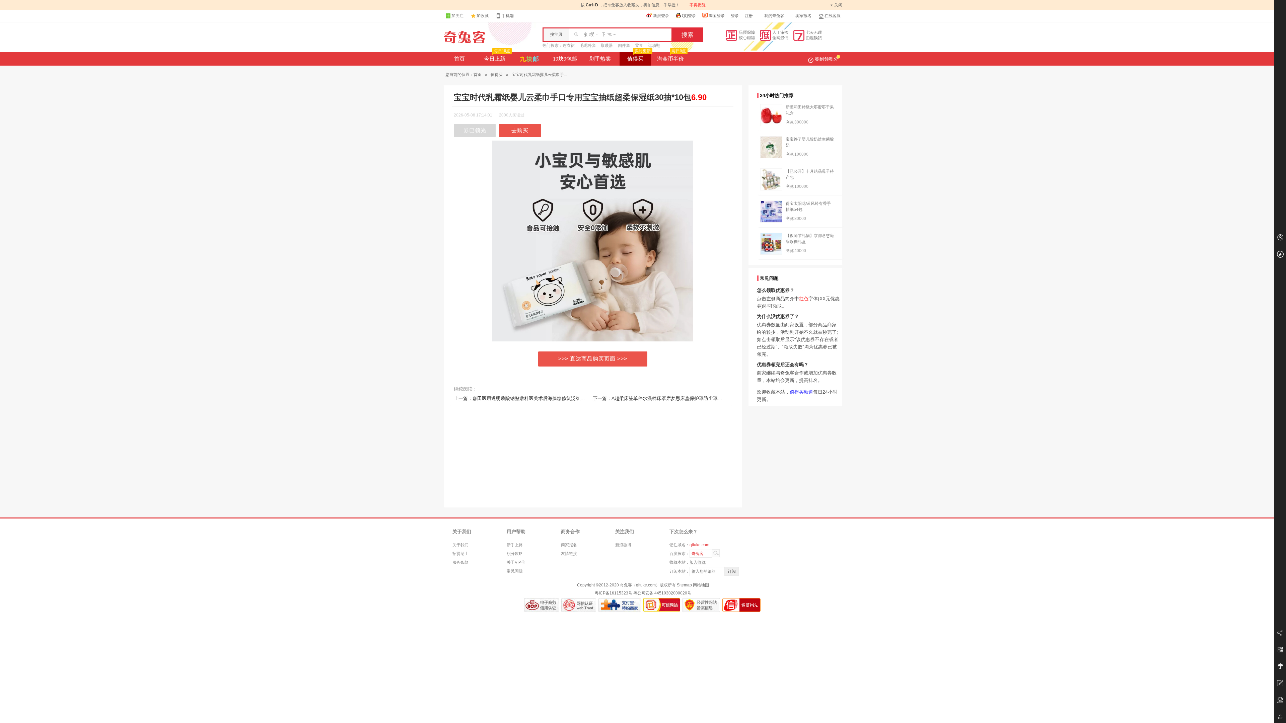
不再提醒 (698, 5)
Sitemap (684, 585)
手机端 (508, 15)
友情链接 (569, 553)
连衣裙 (569, 45)
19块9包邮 (565, 59)
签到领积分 (826, 59)
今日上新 (497, 57)
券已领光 (474, 130)
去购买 (519, 130)
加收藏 (483, 15)
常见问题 (515, 571)
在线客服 (833, 15)
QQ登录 (689, 15)
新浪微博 (623, 545)
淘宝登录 (717, 15)
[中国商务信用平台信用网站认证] (541, 605)
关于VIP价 (516, 562)
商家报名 (569, 545)
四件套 (624, 45)
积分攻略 (515, 553)
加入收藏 (698, 562)
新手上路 (515, 545)
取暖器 (607, 45)
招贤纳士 (460, 553)
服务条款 (460, 562)
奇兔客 (465, 37)
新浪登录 (661, 15)
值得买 (639, 57)
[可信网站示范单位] (661, 605)
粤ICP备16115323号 (613, 593)
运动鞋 (654, 45)
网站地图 (701, 585)
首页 (459, 59)
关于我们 (460, 545)
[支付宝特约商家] (619, 605)
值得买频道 (801, 392)
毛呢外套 (588, 45)
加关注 (457, 15)
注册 (749, 15)
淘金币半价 (671, 57)
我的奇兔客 (774, 15)
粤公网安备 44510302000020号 (662, 593)
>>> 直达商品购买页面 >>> (592, 359)
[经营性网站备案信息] (701, 605)
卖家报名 (803, 15)
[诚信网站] (741, 605)
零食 (639, 45)
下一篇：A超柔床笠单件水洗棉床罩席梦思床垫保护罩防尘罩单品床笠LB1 (669, 398)
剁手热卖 (600, 59)
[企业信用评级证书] (578, 605)
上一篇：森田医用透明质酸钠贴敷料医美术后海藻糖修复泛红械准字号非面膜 (533, 398)
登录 (735, 15)
